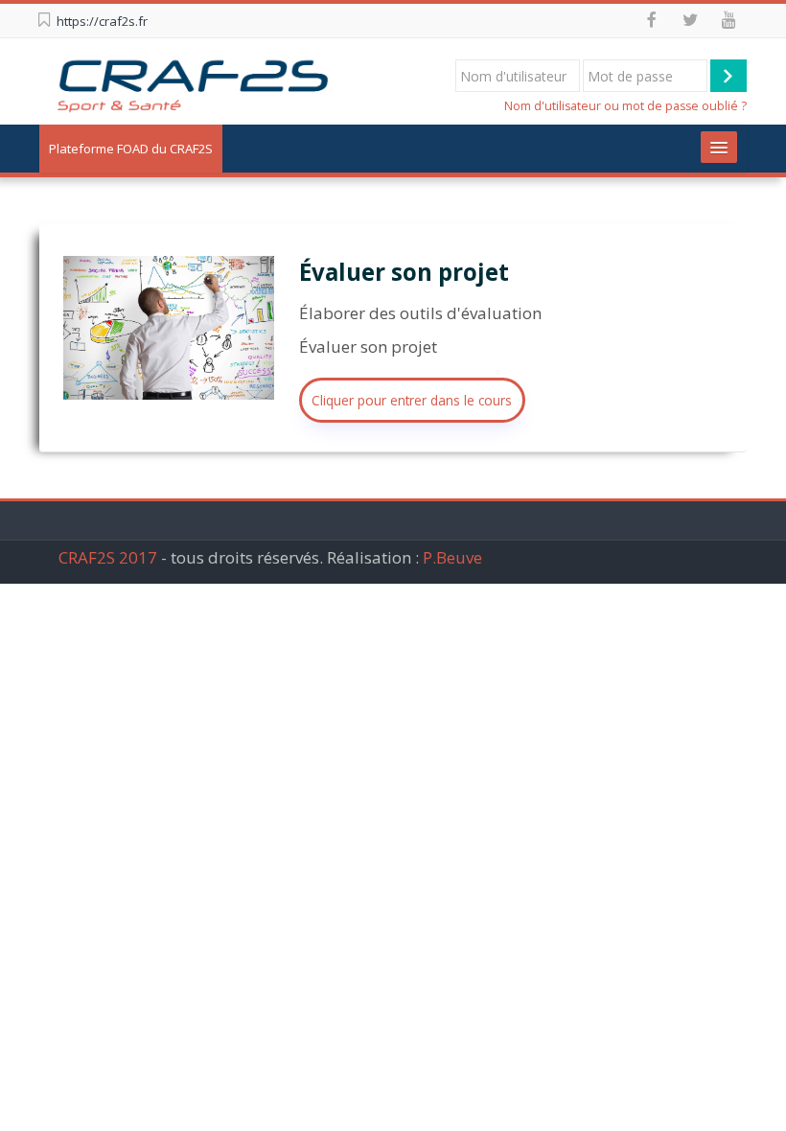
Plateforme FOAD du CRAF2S (131, 148)
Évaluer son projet (404, 272)
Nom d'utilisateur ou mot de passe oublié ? (625, 106)
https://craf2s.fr (102, 21)
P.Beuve (452, 557)
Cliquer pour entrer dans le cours (412, 400)
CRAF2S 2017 (107, 557)
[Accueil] (191, 79)
